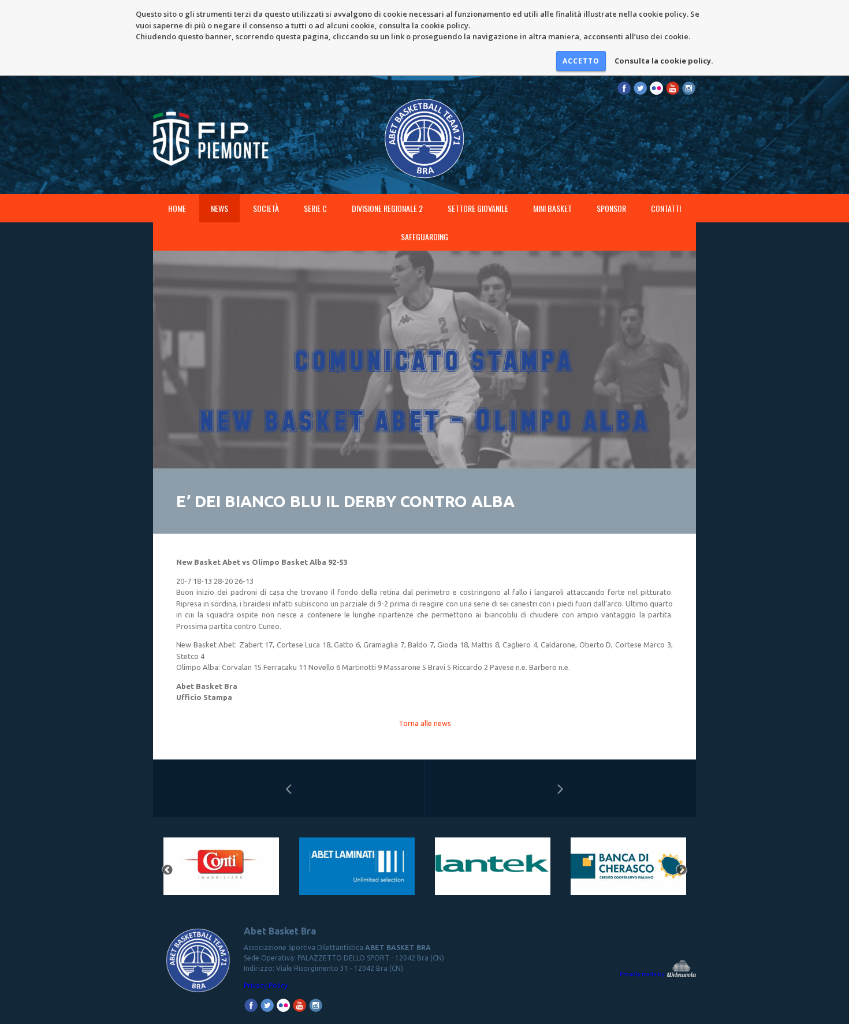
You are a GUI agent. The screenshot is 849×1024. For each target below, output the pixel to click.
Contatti (666, 208)
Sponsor (611, 208)
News (219, 208)
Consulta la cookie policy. (664, 60)
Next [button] (681, 870)
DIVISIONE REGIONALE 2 (387, 208)
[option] (221, 870)
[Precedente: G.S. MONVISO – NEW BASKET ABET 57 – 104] (288, 788)
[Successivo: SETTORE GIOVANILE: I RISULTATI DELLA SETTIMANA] (560, 788)
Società (266, 208)
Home (177, 208)
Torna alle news (425, 723)
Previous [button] (167, 870)
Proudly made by (643, 974)
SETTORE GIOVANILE (478, 208)
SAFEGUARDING (424, 236)
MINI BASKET (552, 208)
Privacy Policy (266, 985)
